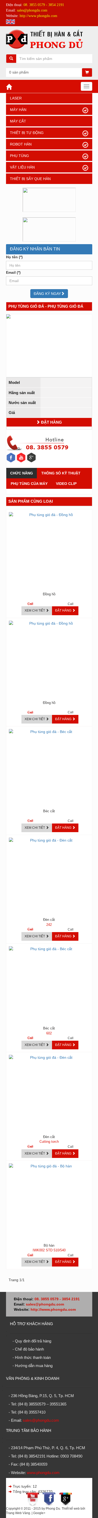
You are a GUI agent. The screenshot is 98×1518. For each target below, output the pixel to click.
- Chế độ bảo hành (28, 1349)
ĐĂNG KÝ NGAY (47, 294)
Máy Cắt (18, 121)
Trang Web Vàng (18, 1513)
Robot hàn (21, 144)
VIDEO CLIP (66, 483)
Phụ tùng (19, 156)
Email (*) (13, 272)
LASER (16, 98)
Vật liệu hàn (22, 167)
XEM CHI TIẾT (35, 610)
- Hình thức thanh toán (32, 1357)
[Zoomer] (49, 316)
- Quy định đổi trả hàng (32, 1341)
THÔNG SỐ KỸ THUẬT (60, 473)
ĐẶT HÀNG (51, 422)
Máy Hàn (18, 110)
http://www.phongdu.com (53, 1309)
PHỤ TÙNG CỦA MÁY (29, 483)
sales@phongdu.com (45, 1304)
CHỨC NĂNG (21, 473)
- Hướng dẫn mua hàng (33, 1365)
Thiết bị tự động (27, 133)
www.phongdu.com (43, 1472)
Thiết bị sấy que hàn (30, 179)
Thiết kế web (71, 1508)
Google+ (39, 1513)
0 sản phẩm (19, 72)
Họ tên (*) (14, 257)
